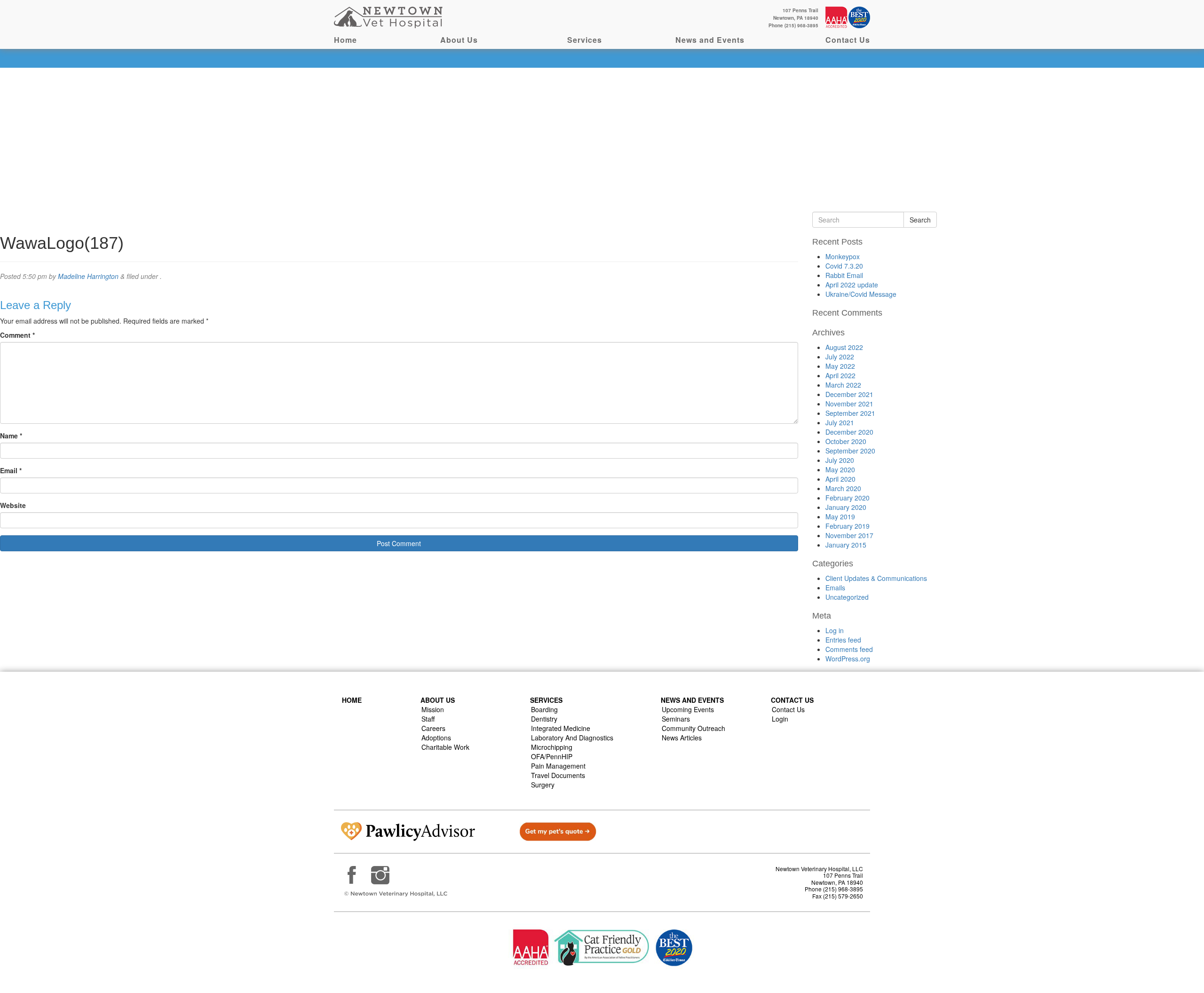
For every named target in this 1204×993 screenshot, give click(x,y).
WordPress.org (847, 658)
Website (13, 505)
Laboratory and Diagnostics (572, 737)
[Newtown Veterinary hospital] (389, 16)
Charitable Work (445, 747)
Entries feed (843, 639)
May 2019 (840, 516)
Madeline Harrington (88, 276)
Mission (432, 709)
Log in (834, 630)
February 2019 (847, 526)
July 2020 (839, 460)
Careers (433, 728)
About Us (459, 39)
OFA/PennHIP (551, 756)
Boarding (544, 709)
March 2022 (843, 384)
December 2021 (849, 394)
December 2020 (849, 432)
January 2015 (845, 544)
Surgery (542, 784)
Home (345, 39)
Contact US (792, 700)
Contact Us (847, 39)
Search (920, 219)
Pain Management (558, 766)
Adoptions (436, 737)
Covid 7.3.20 (844, 265)
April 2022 (840, 375)
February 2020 (847, 497)
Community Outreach (693, 728)
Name (11, 435)
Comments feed (849, 649)
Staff (428, 718)
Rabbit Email (844, 275)
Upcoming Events (688, 709)
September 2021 (850, 413)
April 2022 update (851, 284)
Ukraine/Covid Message (860, 294)
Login (780, 718)
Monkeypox (842, 256)
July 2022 (839, 356)
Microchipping (551, 747)
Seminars (676, 718)
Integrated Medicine (560, 728)
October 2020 (845, 441)
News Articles (682, 737)
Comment (17, 335)
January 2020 (845, 507)
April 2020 (840, 479)
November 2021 (849, 403)
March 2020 (843, 488)
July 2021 (839, 422)
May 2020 (840, 469)
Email (11, 470)
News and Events (710, 39)
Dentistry (544, 718)
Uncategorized (847, 597)
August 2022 (844, 347)
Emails (835, 587)
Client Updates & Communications (876, 578)
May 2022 (840, 366)
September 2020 (850, 450)
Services (584, 39)
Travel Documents (558, 775)
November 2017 (849, 535)
